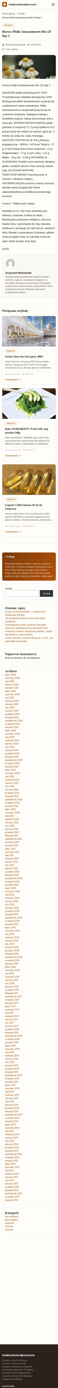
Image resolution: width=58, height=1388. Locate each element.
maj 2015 (9, 1091)
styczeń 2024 (12, 750)
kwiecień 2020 (12, 898)
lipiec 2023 (10, 769)
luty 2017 (9, 1022)
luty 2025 (9, 707)
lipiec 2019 (10, 927)
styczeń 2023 (11, 789)
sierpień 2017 (11, 1003)
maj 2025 (9, 697)
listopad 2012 (11, 1190)
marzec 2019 (11, 940)
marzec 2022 (11, 822)
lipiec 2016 (10, 1045)
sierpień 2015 (11, 1081)
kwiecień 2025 (12, 701)
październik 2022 (13, 799)
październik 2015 (13, 1075)
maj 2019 (9, 934)
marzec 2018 (11, 980)
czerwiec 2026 (12, 678)
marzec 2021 (11, 861)
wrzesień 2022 (12, 802)
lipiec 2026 (10, 674)
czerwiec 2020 (12, 891)
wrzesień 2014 (12, 1118)
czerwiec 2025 (12, 694)
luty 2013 (9, 1180)
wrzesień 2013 (12, 1157)
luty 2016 (9, 1062)
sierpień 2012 (11, 1200)
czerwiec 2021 (12, 852)
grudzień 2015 (12, 1068)
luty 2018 (9, 983)
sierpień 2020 (12, 884)
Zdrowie (9, 1229)
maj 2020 (9, 894)
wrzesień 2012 (12, 1196)
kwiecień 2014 (12, 1134)
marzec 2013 (11, 1177)
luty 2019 (9, 944)
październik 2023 (13, 760)
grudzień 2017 (12, 989)
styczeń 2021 (11, 868)
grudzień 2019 (12, 911)
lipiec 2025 (10, 691)
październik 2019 (13, 917)
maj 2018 (9, 973)
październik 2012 (13, 1193)
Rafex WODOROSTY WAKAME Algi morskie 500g (26, 431)
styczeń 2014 (11, 1144)
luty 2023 (9, 786)
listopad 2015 (11, 1072)
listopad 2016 (11, 1032)
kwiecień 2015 (12, 1095)
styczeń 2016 (11, 1065)
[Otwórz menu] (53, 4)
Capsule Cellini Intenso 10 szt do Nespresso (23, 507)
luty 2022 (9, 825)
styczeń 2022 (11, 829)
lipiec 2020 (10, 888)
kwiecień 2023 (12, 779)
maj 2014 (9, 1131)
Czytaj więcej (11, 379)
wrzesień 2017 (12, 999)
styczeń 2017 (11, 1026)
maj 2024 (9, 737)
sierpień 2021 (11, 845)
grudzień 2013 (12, 1147)
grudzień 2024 (12, 714)
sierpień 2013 (11, 1160)
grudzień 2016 (12, 1029)
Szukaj (8, 588)
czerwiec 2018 (12, 970)
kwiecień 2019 (12, 937)
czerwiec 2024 (12, 733)
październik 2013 (13, 1154)
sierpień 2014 (11, 1121)
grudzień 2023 (12, 753)
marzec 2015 (11, 1098)
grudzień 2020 (12, 871)
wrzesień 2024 (12, 724)
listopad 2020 (12, 875)
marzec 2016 (11, 1058)
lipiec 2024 (10, 730)
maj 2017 (9, 1012)
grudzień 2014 (12, 1108)
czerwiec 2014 (12, 1127)
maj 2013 (9, 1170)
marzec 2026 (11, 684)
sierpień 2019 (11, 924)
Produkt (8, 25)
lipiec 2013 (10, 1164)
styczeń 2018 (11, 986)
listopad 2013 (11, 1150)
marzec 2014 (11, 1137)
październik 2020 (14, 878)
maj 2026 (9, 681)
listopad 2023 (11, 756)
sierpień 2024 (12, 727)
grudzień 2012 (12, 1187)
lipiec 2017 (10, 1006)
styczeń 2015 (11, 1104)
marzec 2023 (11, 783)
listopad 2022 (11, 796)
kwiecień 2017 (12, 1016)
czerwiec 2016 (12, 1049)
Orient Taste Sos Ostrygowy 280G (24, 356)
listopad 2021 (11, 835)
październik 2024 (14, 720)
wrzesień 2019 (12, 921)
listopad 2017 (11, 993)
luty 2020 (10, 904)
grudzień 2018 (12, 950)
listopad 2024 (12, 717)
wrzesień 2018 (12, 960)
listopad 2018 (11, 953)
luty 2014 (9, 1141)
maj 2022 (9, 815)
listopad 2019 (11, 914)
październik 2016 (13, 1035)
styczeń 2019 (11, 947)
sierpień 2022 (11, 806)
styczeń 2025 (11, 710)
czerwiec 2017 (12, 1009)
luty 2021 (9, 865)
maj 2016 (9, 1052)
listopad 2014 (11, 1111)
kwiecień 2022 (12, 819)
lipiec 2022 (10, 809)
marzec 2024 (12, 743)
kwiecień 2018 (12, 976)
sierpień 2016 (11, 1042)
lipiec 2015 (10, 1085)
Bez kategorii (11, 1216)
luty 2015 (9, 1101)
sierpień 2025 (11, 687)
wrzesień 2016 (12, 1039)
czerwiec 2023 (12, 773)
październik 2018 (13, 957)
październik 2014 (13, 1114)
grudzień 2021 (12, 832)
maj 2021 (9, 855)
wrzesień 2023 (12, 763)
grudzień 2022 (12, 792)
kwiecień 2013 (12, 1173)
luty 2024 (10, 747)
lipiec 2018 (10, 967)
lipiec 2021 (10, 848)
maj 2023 (9, 776)
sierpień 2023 (11, 766)
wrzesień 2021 (12, 842)
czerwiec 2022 (12, 812)
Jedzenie (9, 1223)
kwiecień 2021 (12, 858)
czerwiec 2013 (12, 1167)
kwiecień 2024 (12, 740)
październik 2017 (13, 996)
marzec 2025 (11, 704)
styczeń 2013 (11, 1183)
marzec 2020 (11, 901)
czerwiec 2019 (12, 930)
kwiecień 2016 (12, 1055)
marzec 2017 (11, 1019)
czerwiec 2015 (12, 1088)
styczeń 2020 (12, 907)
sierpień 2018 (11, 963)
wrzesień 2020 (12, 881)
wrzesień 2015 (12, 1078)
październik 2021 (13, 838)
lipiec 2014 (10, 1124)
